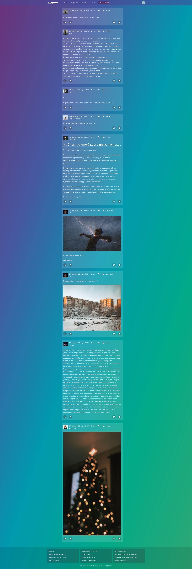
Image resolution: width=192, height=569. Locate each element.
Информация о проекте (57, 554)
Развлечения (108, 211)
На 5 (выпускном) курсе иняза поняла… (92, 144)
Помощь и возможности (57, 557)
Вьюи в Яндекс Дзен (89, 560)
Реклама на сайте (121, 560)
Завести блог (87, 554)
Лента (65, 2)
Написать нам (54, 560)
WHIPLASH (72, 428)
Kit (70, 213)
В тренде (74, 2)
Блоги (92, 2)
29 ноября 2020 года (76, 11)
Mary (70, 92)
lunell (70, 13)
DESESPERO (73, 139)
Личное (107, 11)
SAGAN (71, 345)
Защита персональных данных (126, 557)
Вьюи (92, 566)
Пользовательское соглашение (126, 554)
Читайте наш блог (88, 557)
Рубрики (84, 2)
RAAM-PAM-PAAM (75, 119)
